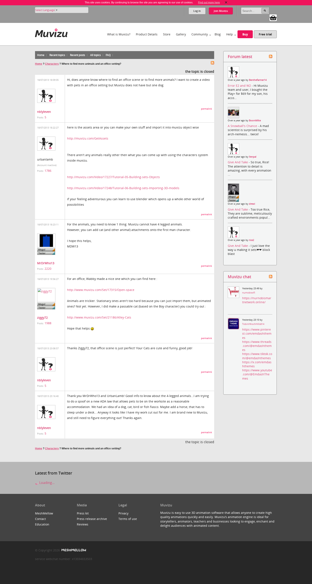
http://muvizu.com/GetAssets (87, 138)
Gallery (181, 34)
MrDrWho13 (45, 263)
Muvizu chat (239, 276)
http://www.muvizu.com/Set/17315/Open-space (100, 290)
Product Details (146, 34)
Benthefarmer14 (258, 79)
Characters (52, 63)
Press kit (83, 513)
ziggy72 (42, 318)
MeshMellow (44, 513)
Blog (218, 34)
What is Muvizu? (118, 34)
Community (199, 34)
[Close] (226, 2)
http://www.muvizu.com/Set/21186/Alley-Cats (99, 317)
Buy (245, 34)
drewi (252, 203)
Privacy (123, 513)
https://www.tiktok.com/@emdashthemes (257, 356)
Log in (197, 11)
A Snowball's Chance (243, 126)
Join (221, 11)
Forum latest (240, 56)
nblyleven (44, 112)
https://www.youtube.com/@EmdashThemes (257, 374)
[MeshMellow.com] (73, 550)
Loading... (46, 482)
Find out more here (209, 2)
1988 (48, 323)
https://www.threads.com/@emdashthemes (257, 346)
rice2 (251, 240)
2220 (48, 269)
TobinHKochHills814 (253, 324)
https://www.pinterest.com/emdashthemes (256, 333)
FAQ (108, 55)
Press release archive (92, 519)
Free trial (265, 34)
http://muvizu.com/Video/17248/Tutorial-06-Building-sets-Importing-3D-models (123, 188)
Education (42, 524)
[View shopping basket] (273, 17)
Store (166, 34)
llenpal (252, 156)
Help (229, 34)
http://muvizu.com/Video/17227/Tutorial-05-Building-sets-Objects (113, 177)
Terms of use (127, 519)
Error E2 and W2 (240, 86)
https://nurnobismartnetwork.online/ (256, 300)
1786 (48, 171)
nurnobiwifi (248, 292)
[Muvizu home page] (51, 32)
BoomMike (255, 120)
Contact (40, 519)
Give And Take (238, 162)
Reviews (82, 524)
